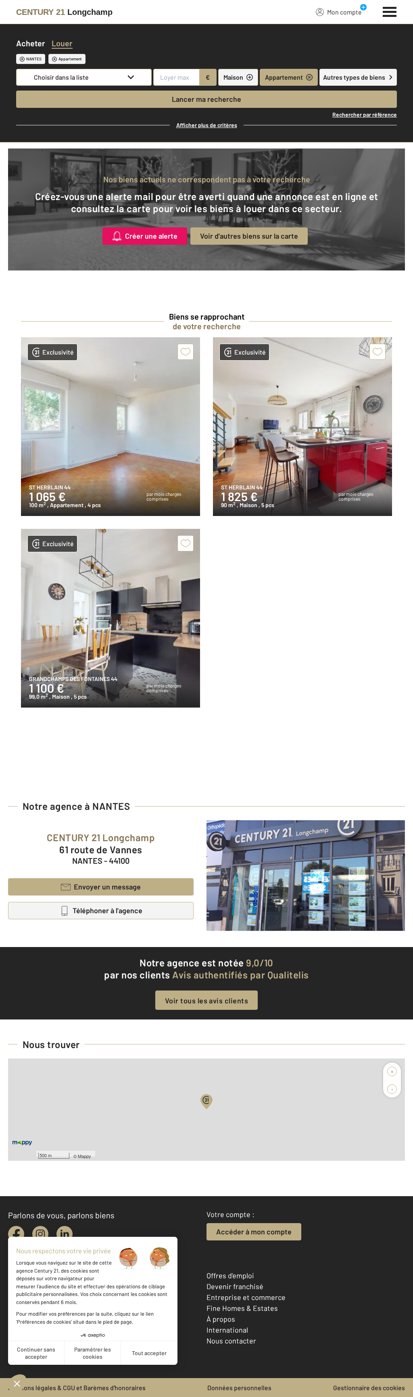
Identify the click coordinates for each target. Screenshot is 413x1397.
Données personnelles (239, 1387)
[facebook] (16, 1234)
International (227, 1329)
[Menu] (390, 11)
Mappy (84, 1156)
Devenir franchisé (234, 1286)
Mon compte (344, 12)
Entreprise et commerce (246, 1297)
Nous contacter (231, 1340)
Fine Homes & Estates (242, 1308)
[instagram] (40, 1234)
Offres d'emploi (230, 1275)
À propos (220, 1318)
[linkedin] (64, 1234)
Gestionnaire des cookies (369, 1387)
